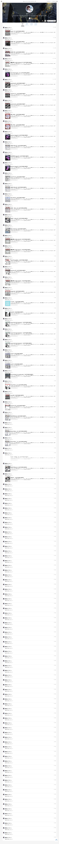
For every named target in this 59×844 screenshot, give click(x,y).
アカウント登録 (55, 1)
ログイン (48, 1)
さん (8, 27)
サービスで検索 (52, 20)
